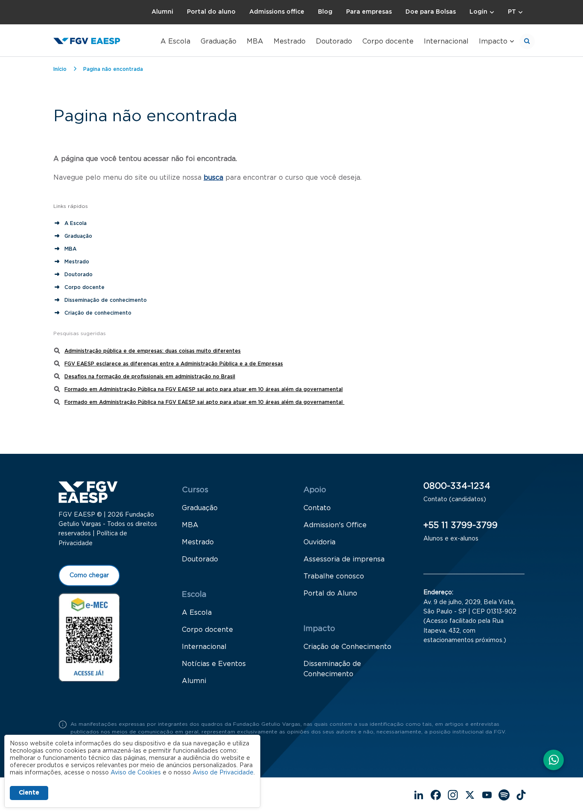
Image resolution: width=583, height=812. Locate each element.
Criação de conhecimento (98, 312)
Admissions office (276, 12)
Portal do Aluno (330, 593)
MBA (255, 41)
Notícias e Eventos (214, 663)
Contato (317, 508)
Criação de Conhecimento (347, 646)
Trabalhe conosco (333, 576)
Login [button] (478, 12)
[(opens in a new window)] (89, 637)
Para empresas (369, 12)
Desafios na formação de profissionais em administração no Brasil (149, 376)
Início (60, 69)
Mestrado (290, 41)
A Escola (175, 41)
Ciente (29, 793)
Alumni (162, 12)
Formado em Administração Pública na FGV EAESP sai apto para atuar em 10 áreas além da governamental (203, 389)
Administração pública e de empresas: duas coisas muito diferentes (152, 350)
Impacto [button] (493, 41)
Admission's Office (335, 525)
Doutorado (334, 41)
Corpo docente (388, 41)
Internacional (446, 41)
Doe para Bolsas (430, 12)
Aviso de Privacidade (223, 773)
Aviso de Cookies (136, 773)
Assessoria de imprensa (344, 559)
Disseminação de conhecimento (105, 300)
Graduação (218, 41)
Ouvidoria (319, 542)
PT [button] (512, 12)
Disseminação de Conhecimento (332, 669)
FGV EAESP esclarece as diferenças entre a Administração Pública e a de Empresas (173, 363)
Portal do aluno (211, 12)
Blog (325, 12)
